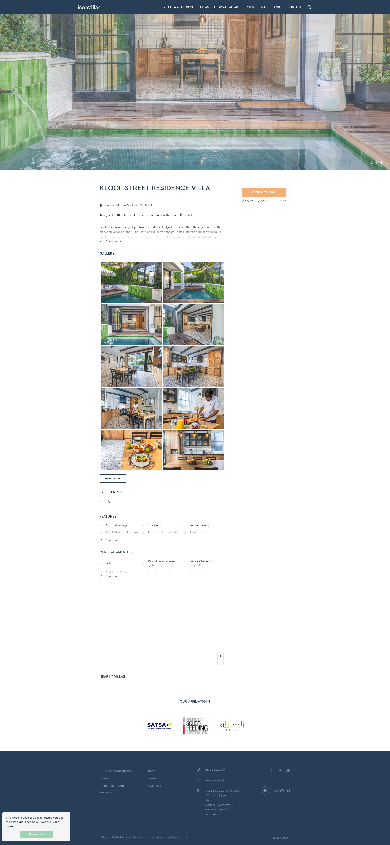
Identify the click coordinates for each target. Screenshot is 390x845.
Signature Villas (113, 205)
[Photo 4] (131, 366)
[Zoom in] (220, 656)
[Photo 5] (193, 366)
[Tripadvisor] (287, 770)
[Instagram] (272, 770)
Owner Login (282, 838)
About (278, 7)
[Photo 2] (131, 324)
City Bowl (145, 205)
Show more (113, 241)
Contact (294, 7)
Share (282, 200)
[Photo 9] (193, 450)
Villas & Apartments (179, 7)
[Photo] (131, 282)
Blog (265, 7)
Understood (36, 834)
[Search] (309, 7)
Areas (204, 7)
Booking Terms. (179, 837)
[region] (162, 626)
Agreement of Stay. (143, 837)
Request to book (264, 192)
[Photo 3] (193, 324)
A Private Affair (226, 7)
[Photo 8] (131, 450)
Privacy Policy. (163, 837)
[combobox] (309, 7)
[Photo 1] (193, 282)
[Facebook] (280, 770)
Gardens (132, 205)
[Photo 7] (193, 408)
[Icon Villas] (89, 7)
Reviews (250, 7)
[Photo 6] (131, 408)
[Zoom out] (220, 662)
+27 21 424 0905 (256, 200)
